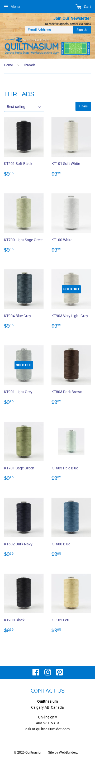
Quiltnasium (34, 752)
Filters (83, 106)
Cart (87, 6)
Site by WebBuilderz (63, 752)
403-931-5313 (47, 723)
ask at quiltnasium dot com (47, 729)
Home (8, 65)
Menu (15, 6)
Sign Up (82, 30)
